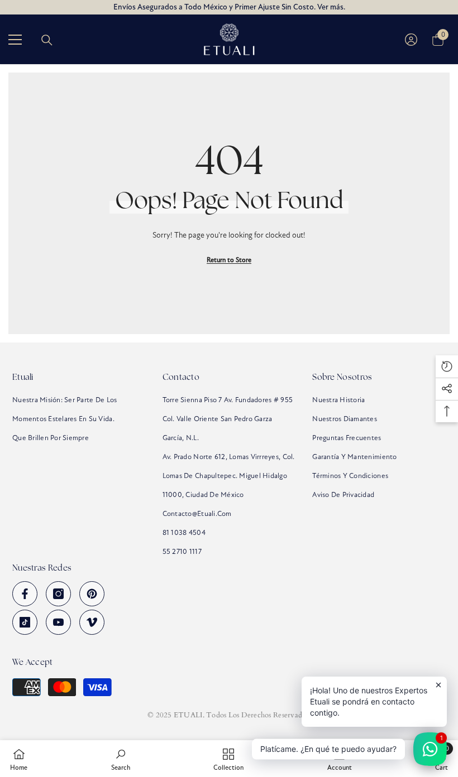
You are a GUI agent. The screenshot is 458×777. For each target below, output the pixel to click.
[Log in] (411, 39)
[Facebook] (24, 593)
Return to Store (229, 260)
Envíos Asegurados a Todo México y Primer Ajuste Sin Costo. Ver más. (229, 7)
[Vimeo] (91, 622)
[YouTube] (58, 622)
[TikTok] (24, 622)
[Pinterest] (91, 593)
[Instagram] (58, 593)
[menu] (15, 39)
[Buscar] (47, 40)
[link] (120, 758)
